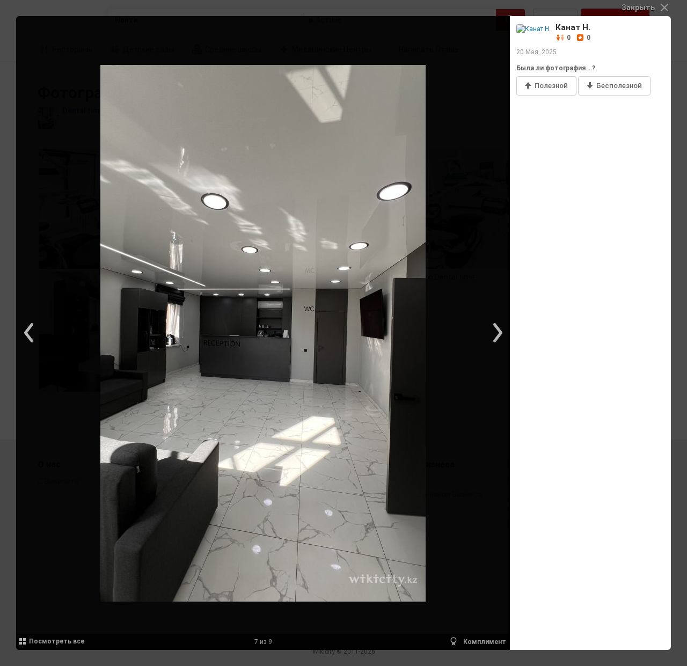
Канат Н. (573, 27)
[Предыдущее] (29, 333)
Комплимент (484, 642)
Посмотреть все (56, 641)
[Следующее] (496, 333)
